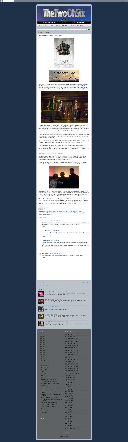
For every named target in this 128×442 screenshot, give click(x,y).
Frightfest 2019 (69, 379)
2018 (41, 348)
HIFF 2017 (67, 384)
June (42, 373)
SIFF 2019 (67, 416)
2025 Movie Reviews (70, 368)
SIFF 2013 (67, 405)
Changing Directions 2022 (71, 373)
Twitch (46, 25)
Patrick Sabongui (78, 212)
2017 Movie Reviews (70, 350)
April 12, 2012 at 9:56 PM (54, 240)
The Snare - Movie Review (51, 314)
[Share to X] (42, 209)
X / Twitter (71, 25)
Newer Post (42, 283)
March (43, 408)
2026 (41, 333)
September (44, 367)
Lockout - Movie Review (46, 385)
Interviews (67, 391)
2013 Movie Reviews (70, 343)
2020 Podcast (68, 357)
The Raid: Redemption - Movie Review (50, 387)
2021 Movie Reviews (70, 359)
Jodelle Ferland (62, 212)
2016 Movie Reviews (70, 349)
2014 (41, 356)
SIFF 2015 (67, 409)
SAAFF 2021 (68, 402)
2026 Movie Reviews (70, 370)
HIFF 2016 (67, 382)
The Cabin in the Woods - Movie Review (50, 389)
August (43, 369)
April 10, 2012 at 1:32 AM (54, 220)
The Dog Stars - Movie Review (52, 306)
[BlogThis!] (41, 209)
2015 (41, 354)
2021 (41, 342)
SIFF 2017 (67, 412)
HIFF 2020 (67, 389)
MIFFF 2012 (68, 393)
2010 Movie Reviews (70, 338)
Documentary (68, 375)
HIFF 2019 (67, 388)
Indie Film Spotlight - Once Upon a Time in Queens (56, 321)
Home (64, 283)
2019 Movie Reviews (70, 354)
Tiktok (51, 25)
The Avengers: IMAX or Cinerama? (49, 381)
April (42, 377)
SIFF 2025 (67, 425)
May (42, 375)
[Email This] (39, 209)
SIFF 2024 (67, 423)
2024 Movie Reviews (70, 366)
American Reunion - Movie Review (49, 397)
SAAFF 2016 (68, 396)
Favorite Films (68, 377)
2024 (41, 336)
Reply (43, 226)
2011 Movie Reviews (70, 340)
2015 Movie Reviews (70, 347)
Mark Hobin (45, 220)
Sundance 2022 (69, 428)
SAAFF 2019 (68, 400)
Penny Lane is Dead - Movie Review (53, 299)
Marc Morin (45, 230)
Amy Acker (63, 211)
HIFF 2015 (67, 380)
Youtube (40, 25)
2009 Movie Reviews (70, 336)
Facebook (64, 25)
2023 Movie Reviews (70, 364)
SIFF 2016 (67, 411)
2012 (41, 360)
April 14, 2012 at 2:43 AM (56, 253)
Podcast (67, 395)
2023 (41, 338)
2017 (41, 350)
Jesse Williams (54, 212)
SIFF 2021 (67, 418)
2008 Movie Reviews (70, 334)
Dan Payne (47, 212)
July (42, 371)
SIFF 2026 (67, 427)
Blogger (67, 436)
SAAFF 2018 (68, 398)
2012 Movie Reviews (47, 211)
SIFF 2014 (67, 407)
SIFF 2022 (67, 419)
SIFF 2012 (67, 404)
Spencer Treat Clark (47, 214)
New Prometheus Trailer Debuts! (48, 379)
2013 (41, 358)
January (43, 412)
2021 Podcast (68, 361)
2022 (41, 340)
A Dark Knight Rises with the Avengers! (50, 383)
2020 (41, 344)
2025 (41, 335)
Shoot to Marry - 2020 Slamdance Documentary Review (58, 291)
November (43, 364)
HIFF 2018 (67, 386)
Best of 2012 (69, 211)
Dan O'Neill (45, 240)
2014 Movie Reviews (70, 345)
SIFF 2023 (67, 421)
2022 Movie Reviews (70, 363)
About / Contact (80, 25)
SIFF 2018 (67, 414)
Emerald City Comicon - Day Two (48, 406)
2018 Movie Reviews (70, 352)
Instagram (57, 25)
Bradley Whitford (77, 211)
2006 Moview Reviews (70, 333)
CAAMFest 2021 (69, 372)
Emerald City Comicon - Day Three (49, 404)
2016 (41, 352)
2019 (41, 346)
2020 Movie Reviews (70, 356)
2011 (41, 415)
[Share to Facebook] (44, 209)
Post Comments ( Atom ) (50, 285)
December (43, 362)
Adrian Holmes (56, 211)
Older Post (86, 283)
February (43, 410)
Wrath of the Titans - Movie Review (49, 402)
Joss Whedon (70, 212)
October (43, 365)
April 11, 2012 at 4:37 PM (54, 230)
